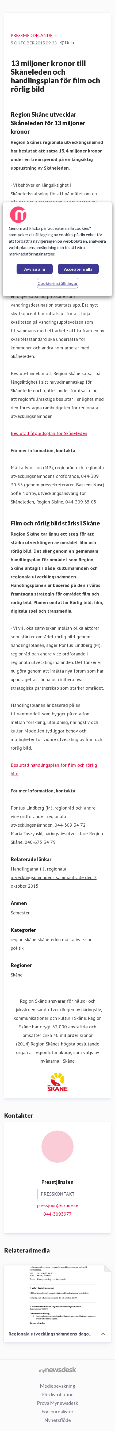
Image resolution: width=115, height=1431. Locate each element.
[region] (57, 249)
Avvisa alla (34, 269)
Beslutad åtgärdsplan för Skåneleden (49, 433)
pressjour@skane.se (57, 1205)
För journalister (57, 1411)
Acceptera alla (78, 269)
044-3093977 (57, 1214)
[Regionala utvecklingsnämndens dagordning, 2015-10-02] (57, 1295)
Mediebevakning (57, 1386)
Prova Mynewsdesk (57, 1403)
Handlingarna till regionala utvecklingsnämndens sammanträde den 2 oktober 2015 (54, 877)
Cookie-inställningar (57, 283)
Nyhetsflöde (57, 1420)
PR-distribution (57, 1394)
